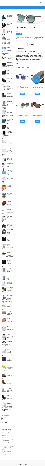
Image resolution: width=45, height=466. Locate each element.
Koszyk (22, 462)
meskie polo (30, 38)
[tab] (30, 44)
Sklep (26, 462)
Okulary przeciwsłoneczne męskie (25, 11)
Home (17, 11)
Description (30, 44)
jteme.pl (10, 3)
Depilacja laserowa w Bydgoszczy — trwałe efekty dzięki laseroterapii (7, 439)
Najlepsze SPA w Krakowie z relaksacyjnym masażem (7, 434)
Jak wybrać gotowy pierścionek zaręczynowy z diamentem (7, 453)
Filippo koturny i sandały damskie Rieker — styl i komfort (7, 448)
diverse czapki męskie (23, 38)
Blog (19, 462)
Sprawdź (19, 33)
